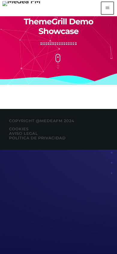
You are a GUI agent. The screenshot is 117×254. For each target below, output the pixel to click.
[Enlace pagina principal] (21, 8)
